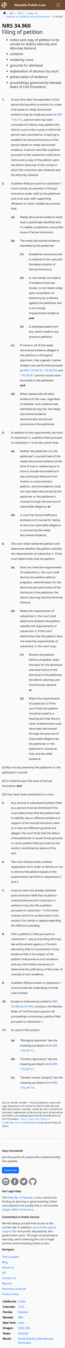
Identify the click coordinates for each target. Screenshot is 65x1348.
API (4, 1273)
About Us (8, 1267)
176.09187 (27, 375)
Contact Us (9, 1278)
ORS (27, 1328)
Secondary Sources (14, 1289)
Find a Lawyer (10, 1257)
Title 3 (20, 13)
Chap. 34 (32, 13)
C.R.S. (21, 1307)
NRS (11, 13)
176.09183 (50, 370)
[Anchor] (40, 174)
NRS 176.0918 (32, 370)
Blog (5, 1262)
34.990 (28, 1006)
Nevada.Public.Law (30, 5)
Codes (22, 1301)
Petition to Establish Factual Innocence (28, 16)
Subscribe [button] (10, 1170)
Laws (21, 1323)
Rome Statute (26, 1339)
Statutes (23, 1312)
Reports (7, 1283)
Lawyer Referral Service (17, 1209)
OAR (21, 1328)
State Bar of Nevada (19, 1197)
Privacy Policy (10, 1294)
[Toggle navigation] (58, 5)
